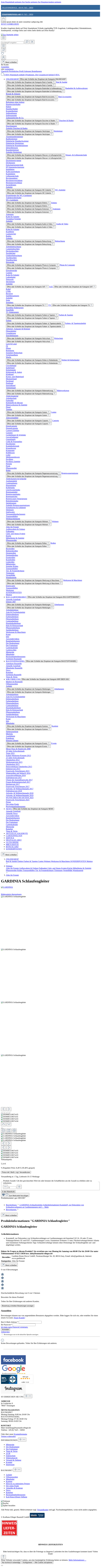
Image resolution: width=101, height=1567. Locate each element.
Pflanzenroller (11, 870)
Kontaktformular (20, 1434)
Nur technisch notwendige (11, 1562)
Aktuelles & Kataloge (14, 1488)
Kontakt (9, 1462)
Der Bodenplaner (12, 1447)
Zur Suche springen (30, 2)
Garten (41, 861)
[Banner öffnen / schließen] (3, 19)
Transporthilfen (29, 870)
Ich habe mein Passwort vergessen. (14, 1327)
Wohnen (47, 861)
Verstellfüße (68, 870)
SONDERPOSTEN (78, 861)
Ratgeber (9, 1492)
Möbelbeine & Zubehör (82, 868)
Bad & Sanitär (11, 861)
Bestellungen (37, 71)
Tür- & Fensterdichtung (44, 870)
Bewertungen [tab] (11, 1210)
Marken (90, 861)
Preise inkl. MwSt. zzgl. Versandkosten (16, 1172)
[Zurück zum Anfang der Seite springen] (3, 1557)
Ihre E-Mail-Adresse (9, 1322)
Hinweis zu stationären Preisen (18, 1484)
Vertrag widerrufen (8, 1436)
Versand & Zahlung (13, 1460)
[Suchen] (26, 42)
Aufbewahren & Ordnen (29, 868)
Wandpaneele (78, 870)
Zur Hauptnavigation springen (49, 2)
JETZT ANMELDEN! (10, 24)
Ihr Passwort (6, 1325)
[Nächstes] (8, 1109)
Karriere (9, 1481)
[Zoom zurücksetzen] (8, 1131)
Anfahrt (9, 1475)
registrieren (9, 69)
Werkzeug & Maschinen (60, 861)
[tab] (45, 1206)
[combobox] (12, 42)
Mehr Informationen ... (77, 1560)
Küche (70, 868)
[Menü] (3, 38)
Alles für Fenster (12, 868)
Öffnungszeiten (12, 1477)
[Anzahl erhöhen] (19, 1187)
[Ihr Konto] (3, 57)
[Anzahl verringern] (5, 1187)
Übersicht (5, 71)
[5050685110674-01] (13, 949)
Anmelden (5, 67)
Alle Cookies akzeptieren (43, 1562)
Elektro (20, 861)
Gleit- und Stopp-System (57, 868)
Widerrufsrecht (11, 1458)
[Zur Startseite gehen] (9, 35)
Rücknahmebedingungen (15, 1495)
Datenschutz (11, 1456)
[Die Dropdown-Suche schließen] (32, 42)
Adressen (28, 71)
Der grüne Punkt (12, 1486)
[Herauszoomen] (3, 1131)
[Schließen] (2, 1565)
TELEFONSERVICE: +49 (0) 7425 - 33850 (17, 8)
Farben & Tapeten (31, 861)
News (8, 1490)
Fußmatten (43, 868)
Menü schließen (11, 62)
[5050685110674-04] (13, 1055)
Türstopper (58, 870)
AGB (8, 1453)
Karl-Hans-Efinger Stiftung (16, 1497)
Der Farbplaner (12, 1449)
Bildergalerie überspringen (11, 894)
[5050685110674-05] (13, 896)
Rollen (20, 870)
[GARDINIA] (50, 887)
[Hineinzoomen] (14, 1131)
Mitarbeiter (10, 1479)
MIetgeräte (10, 1445)
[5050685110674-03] (13, 1002)
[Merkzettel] (2, 54)
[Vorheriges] (3, 1109)
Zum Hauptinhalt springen (11, 2)
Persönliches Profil (16, 71)
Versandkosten (42, 1510)
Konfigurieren (27, 1562)
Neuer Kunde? (19, 1318)
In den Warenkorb (8, 1192)
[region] (50, 1026)
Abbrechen (5, 1332)
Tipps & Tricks (11, 1451)
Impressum (10, 1465)
